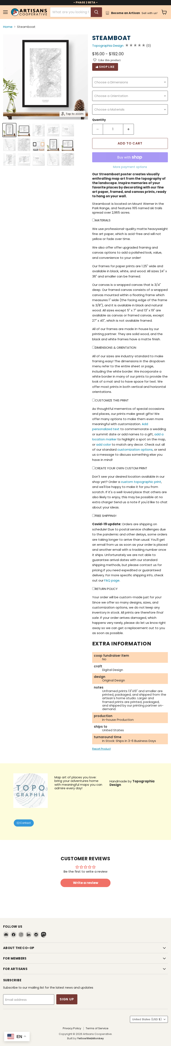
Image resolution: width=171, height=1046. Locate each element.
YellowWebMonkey (90, 1038)
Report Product (101, 749)
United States (147, 1019)
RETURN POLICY (106, 589)
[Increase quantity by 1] (128, 129)
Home (8, 26)
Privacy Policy (72, 1028)
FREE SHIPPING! (105, 515)
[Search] (96, 12)
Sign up (67, 999)
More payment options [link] (130, 167)
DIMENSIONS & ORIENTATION (115, 347)
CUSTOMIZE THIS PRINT (112, 400)
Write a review (85, 882)
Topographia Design (107, 45)
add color (103, 444)
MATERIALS (103, 220)
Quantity (99, 119)
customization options (135, 449)
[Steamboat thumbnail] (9, 130)
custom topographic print (141, 482)
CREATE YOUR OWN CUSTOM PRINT (121, 468)
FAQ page (111, 580)
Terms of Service (97, 1028)
